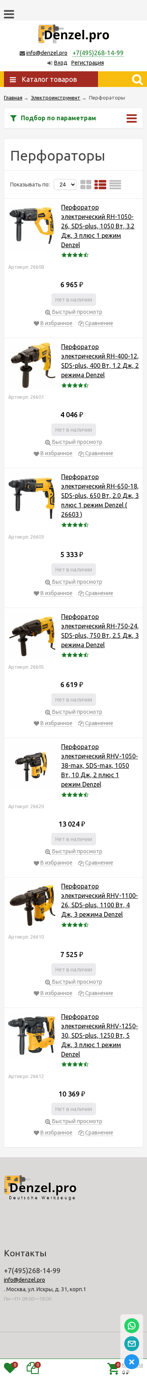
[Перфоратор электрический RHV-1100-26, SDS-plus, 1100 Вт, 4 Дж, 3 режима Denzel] (31, 906)
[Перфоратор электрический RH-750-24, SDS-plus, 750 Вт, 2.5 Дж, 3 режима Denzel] (31, 637)
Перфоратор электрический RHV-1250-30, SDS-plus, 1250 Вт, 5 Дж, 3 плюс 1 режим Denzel (99, 1035)
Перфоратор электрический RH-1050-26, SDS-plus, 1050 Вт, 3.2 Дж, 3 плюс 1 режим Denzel (97, 226)
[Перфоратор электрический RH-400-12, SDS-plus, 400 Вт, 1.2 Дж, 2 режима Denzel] (31, 367)
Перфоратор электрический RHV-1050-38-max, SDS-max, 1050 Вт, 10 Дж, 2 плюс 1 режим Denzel (99, 765)
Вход (60, 63)
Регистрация (87, 63)
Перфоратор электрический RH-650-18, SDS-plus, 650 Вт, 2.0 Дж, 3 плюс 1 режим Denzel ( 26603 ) (100, 495)
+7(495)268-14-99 (98, 52)
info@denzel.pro (46, 53)
